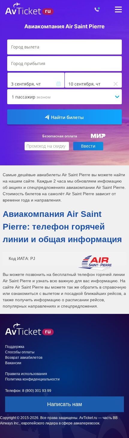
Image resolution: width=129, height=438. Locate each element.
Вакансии (13, 363)
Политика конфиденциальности (32, 379)
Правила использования (26, 374)
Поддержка (14, 347)
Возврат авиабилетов (23, 357)
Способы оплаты (19, 352)
